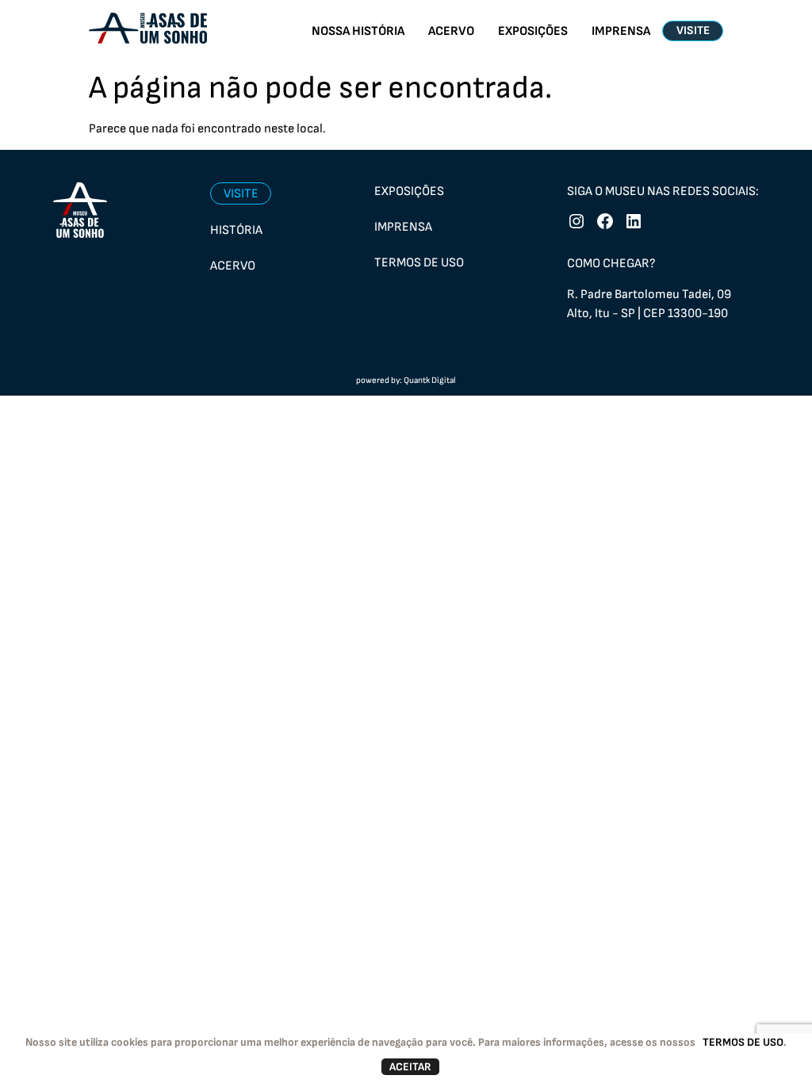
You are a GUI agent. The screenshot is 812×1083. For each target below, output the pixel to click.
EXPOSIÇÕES (533, 31)
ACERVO (451, 31)
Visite (241, 193)
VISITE (693, 30)
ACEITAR (410, 1066)
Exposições (409, 191)
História (236, 230)
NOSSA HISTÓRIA (358, 31)
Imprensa (403, 227)
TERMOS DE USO (743, 1042)
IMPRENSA (621, 31)
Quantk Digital (430, 380)
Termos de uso (419, 262)
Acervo (232, 266)
